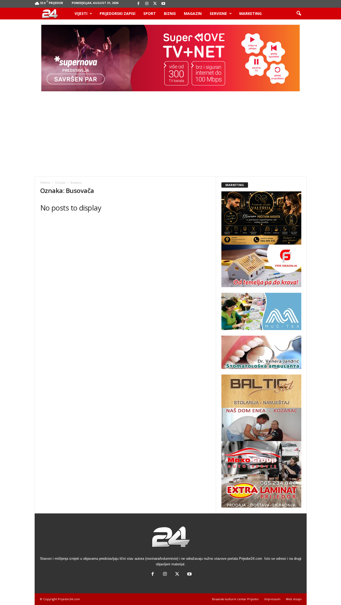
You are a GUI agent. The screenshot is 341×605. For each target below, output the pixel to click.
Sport (149, 13)
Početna (45, 182)
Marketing (250, 13)
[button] (299, 13)
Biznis (170, 13)
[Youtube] (163, 4)
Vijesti (81, 13)
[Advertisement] (170, 136)
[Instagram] (147, 4)
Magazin (193, 13)
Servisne (218, 13)
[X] (155, 4)
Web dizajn (294, 599)
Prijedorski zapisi (117, 13)
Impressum (272, 599)
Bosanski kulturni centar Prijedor (235, 599)
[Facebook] (138, 4)
